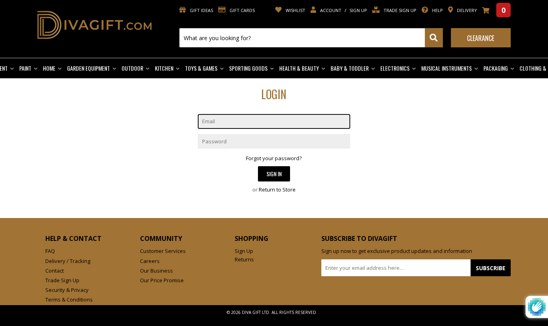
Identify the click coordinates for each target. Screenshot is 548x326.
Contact (54, 270)
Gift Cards (241, 10)
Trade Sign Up (399, 10)
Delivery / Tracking (67, 261)
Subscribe (490, 268)
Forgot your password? (274, 158)
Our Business (156, 270)
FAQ (50, 251)
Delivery (466, 10)
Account (330, 10)
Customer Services (163, 251)
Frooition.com (282, 319)
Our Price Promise (162, 280)
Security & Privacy (67, 289)
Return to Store (277, 189)
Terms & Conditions (69, 299)
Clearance (480, 38)
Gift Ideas (201, 10)
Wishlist (294, 10)
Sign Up (358, 10)
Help (437, 10)
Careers (150, 261)
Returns (244, 259)
